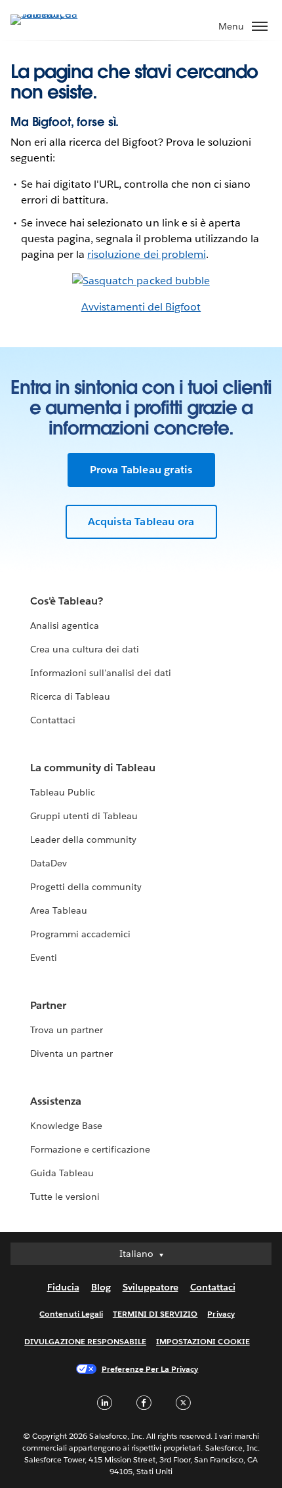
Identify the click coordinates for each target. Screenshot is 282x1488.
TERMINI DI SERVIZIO (155, 1313)
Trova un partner (66, 1030)
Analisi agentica (64, 625)
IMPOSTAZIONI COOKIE (203, 1341)
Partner (48, 1005)
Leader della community (83, 839)
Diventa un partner (71, 1053)
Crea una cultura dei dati (84, 649)
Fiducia (63, 1287)
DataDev (48, 863)
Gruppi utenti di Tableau (84, 816)
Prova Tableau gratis (141, 470)
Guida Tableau (62, 1173)
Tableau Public (62, 792)
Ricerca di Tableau (70, 696)
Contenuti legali (70, 1313)
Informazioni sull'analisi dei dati (100, 673)
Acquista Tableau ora (141, 521)
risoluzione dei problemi (146, 254)
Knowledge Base (66, 1126)
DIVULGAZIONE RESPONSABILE (85, 1341)
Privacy (220, 1313)
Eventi (43, 958)
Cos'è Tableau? (66, 601)
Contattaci (52, 720)
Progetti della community (86, 887)
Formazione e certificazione (90, 1149)
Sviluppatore (150, 1287)
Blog (101, 1287)
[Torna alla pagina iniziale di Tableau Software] (56, 14)
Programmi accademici (80, 934)
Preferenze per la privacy (150, 1368)
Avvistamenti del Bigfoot (141, 307)
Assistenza (55, 1101)
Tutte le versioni (65, 1196)
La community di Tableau (92, 768)
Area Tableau (58, 910)
